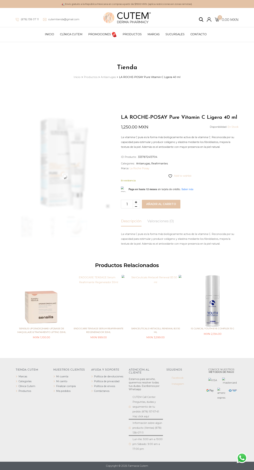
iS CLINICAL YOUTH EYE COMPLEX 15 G (212, 328)
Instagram (177, 383)
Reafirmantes (159, 163)
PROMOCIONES (100, 34)
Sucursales (175, 34)
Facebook (177, 377)
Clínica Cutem (71, 34)
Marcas (154, 34)
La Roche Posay (139, 168)
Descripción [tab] (131, 221)
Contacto (198, 34)
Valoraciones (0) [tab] (160, 221)
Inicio (49, 34)
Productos (132, 34)
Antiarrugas (143, 163)
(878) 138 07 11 (30, 19)
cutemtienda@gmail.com (63, 19)
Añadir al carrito (161, 204)
